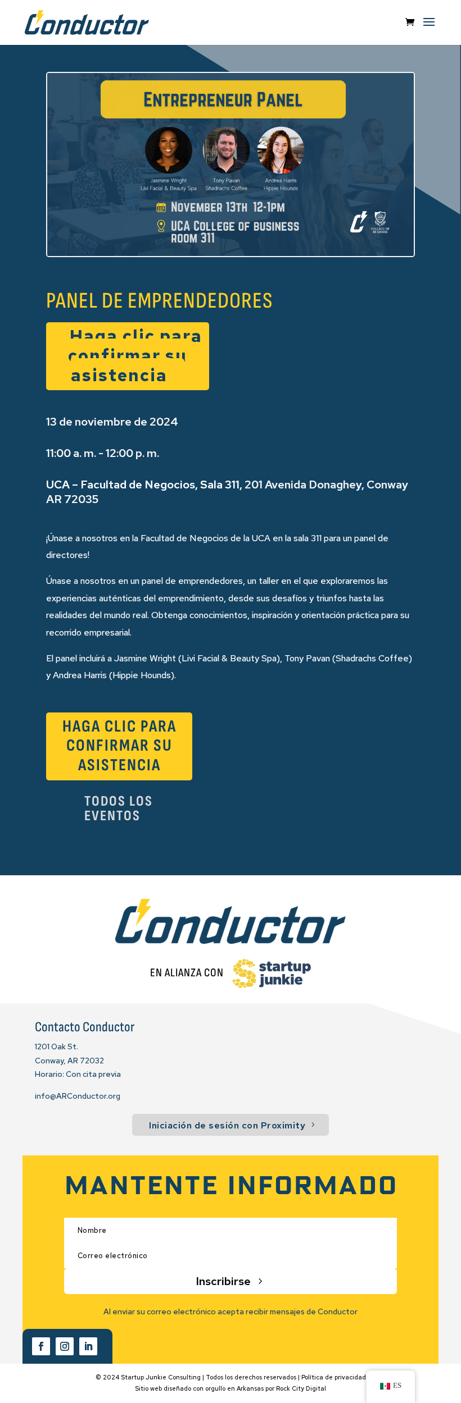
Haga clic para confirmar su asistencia (135, 355)
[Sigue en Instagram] (65, 1346)
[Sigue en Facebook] (41, 1346)
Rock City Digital (301, 1388)
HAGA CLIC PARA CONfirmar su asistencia (119, 745)
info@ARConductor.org (77, 1096)
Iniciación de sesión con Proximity (227, 1125)
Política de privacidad (333, 1377)
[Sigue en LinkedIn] (88, 1346)
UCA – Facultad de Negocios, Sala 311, (144, 484)
